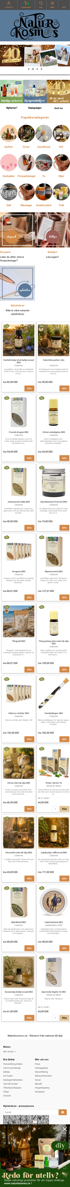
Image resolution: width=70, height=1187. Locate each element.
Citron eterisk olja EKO (18, 783)
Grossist (7, 1096)
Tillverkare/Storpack (12, 1088)
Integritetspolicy (42, 1088)
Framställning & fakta (12, 1064)
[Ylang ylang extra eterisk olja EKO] (41, 606)
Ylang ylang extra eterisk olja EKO (54, 642)
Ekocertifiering (41, 1072)
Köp (64, 809)
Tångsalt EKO (18, 641)
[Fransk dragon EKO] (6, 397)
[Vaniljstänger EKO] (41, 679)
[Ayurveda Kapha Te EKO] (41, 957)
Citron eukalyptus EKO (53, 432)
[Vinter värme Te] (41, 748)
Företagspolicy (41, 1068)
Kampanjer (40, 1092)
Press (37, 1064)
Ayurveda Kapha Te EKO (54, 992)
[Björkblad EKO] (6, 888)
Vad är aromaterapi (12, 1068)
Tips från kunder (10, 1084)
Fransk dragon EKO (18, 432)
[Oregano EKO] (6, 537)
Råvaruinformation (43, 1076)
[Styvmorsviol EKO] (41, 537)
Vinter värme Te (54, 783)
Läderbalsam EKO (54, 922)
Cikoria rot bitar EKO (18, 713)
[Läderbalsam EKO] (41, 888)
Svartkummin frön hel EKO (53, 502)
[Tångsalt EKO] (6, 606)
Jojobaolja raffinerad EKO (54, 852)
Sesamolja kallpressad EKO (19, 992)
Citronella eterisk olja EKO (18, 852)
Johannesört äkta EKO (18, 502)
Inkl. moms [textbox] (8, 1051)
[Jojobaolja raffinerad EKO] (41, 818)
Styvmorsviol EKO (54, 571)
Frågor (6, 1092)
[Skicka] (63, 1112)
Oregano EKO (18, 571)
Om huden (8, 1076)
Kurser (38, 1080)
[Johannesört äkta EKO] (6, 467)
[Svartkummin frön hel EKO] (41, 467)
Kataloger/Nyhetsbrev (13, 1080)
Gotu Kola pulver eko (53, 360)
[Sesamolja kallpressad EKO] (6, 957)
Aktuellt (38, 1084)
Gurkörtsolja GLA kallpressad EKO (18, 361)
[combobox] (10, 1051)
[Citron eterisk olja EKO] (6, 748)
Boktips (6, 1072)
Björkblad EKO (18, 922)
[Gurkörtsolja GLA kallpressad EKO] (6, 325)
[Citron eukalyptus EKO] (41, 397)
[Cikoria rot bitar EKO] (6, 679)
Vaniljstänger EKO (54, 713)
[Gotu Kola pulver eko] (41, 325)
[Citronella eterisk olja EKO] (6, 818)
